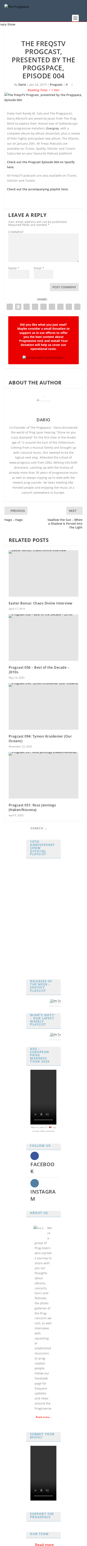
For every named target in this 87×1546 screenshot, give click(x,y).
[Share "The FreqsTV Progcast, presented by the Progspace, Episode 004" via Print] (77, 307)
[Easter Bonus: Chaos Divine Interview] (44, 573)
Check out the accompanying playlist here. (38, 189)
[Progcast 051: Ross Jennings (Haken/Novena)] (44, 775)
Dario (22, 85)
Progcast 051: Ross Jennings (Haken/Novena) (32, 807)
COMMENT (16, 232)
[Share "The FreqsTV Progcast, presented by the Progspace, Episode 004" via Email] (69, 307)
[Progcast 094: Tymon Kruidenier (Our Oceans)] (44, 706)
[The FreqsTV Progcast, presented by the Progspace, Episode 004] (43, 97)
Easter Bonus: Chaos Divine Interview (40, 603)
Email (39, 268)
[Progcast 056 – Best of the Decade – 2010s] (44, 637)
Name (13, 268)
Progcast (56, 85)
